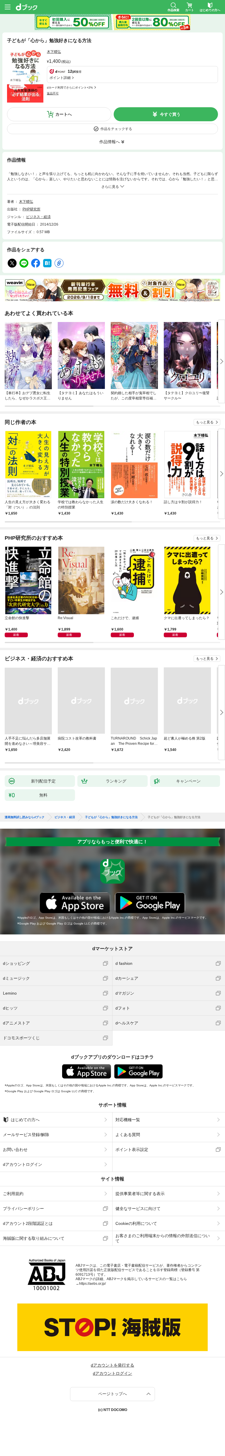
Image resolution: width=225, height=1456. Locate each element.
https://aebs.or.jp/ (92, 1284)
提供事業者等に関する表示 (140, 1193)
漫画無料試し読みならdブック (25, 817)
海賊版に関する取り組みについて (33, 1238)
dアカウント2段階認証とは (28, 1223)
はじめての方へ (25, 1119)
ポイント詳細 (60, 78)
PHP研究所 (31, 209)
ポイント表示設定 (131, 1149)
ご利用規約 (13, 1193)
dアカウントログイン (22, 1164)
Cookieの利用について (136, 1223)
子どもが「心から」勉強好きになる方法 (111, 817)
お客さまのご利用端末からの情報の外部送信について (162, 1238)
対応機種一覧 (127, 1119)
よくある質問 (127, 1134)
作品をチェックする (116, 129)
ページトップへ (112, 1393)
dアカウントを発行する (112, 1365)
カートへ (63, 114)
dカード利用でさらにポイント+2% (70, 87)
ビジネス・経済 (38, 217)
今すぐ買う (170, 114)
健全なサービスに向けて (138, 1208)
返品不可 (53, 93)
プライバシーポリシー (23, 1208)
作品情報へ (109, 141)
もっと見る (205, 422)
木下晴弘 (54, 52)
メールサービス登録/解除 (26, 1134)
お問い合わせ (15, 1149)
